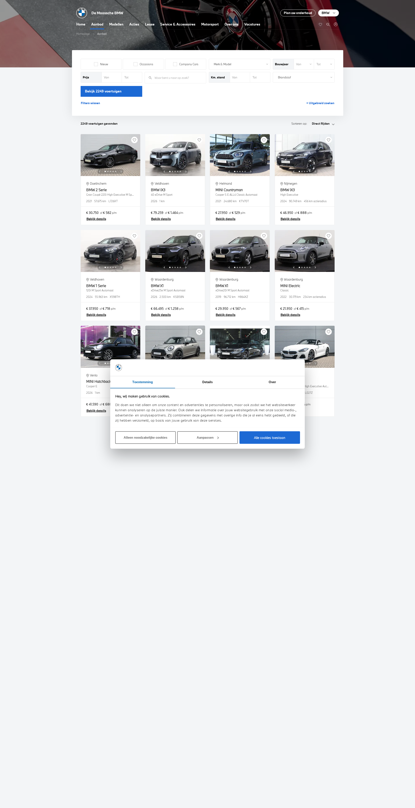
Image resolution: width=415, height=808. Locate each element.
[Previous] (99, 171)
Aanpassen (205, 437)
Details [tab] (207, 382)
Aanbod (97, 24)
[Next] (121, 171)
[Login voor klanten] (335, 24)
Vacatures (252, 24)
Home (80, 24)
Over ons (231, 24)
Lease (150, 24)
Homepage (83, 33)
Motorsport (210, 24)
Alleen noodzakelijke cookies (145, 437)
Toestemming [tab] (142, 382)
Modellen (116, 24)
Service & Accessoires (177, 24)
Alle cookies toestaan (269, 437)
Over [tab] (272, 382)
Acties (134, 24)
